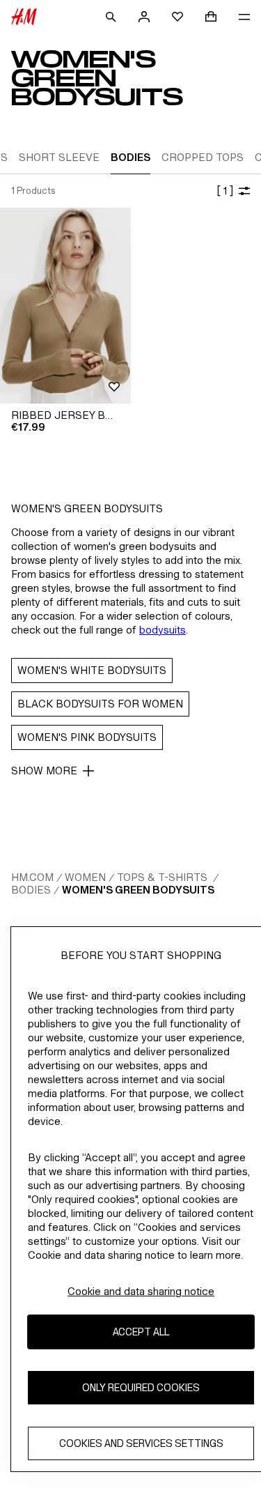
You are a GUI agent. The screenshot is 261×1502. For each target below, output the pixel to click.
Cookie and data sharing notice (141, 1291)
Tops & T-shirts (163, 877)
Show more (44, 770)
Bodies (31, 890)
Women (85, 877)
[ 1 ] (224, 191)
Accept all (141, 1332)
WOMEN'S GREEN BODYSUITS (138, 890)
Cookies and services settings (141, 1443)
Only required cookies (141, 1387)
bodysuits (162, 630)
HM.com (32, 877)
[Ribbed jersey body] (65, 306)
